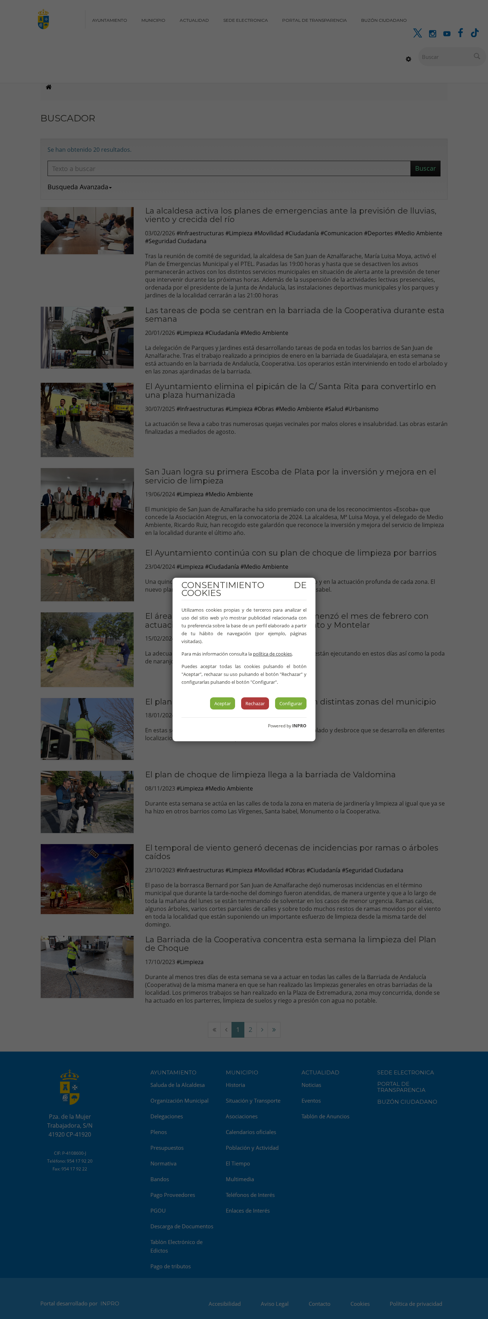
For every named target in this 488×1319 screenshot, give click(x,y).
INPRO (299, 726)
